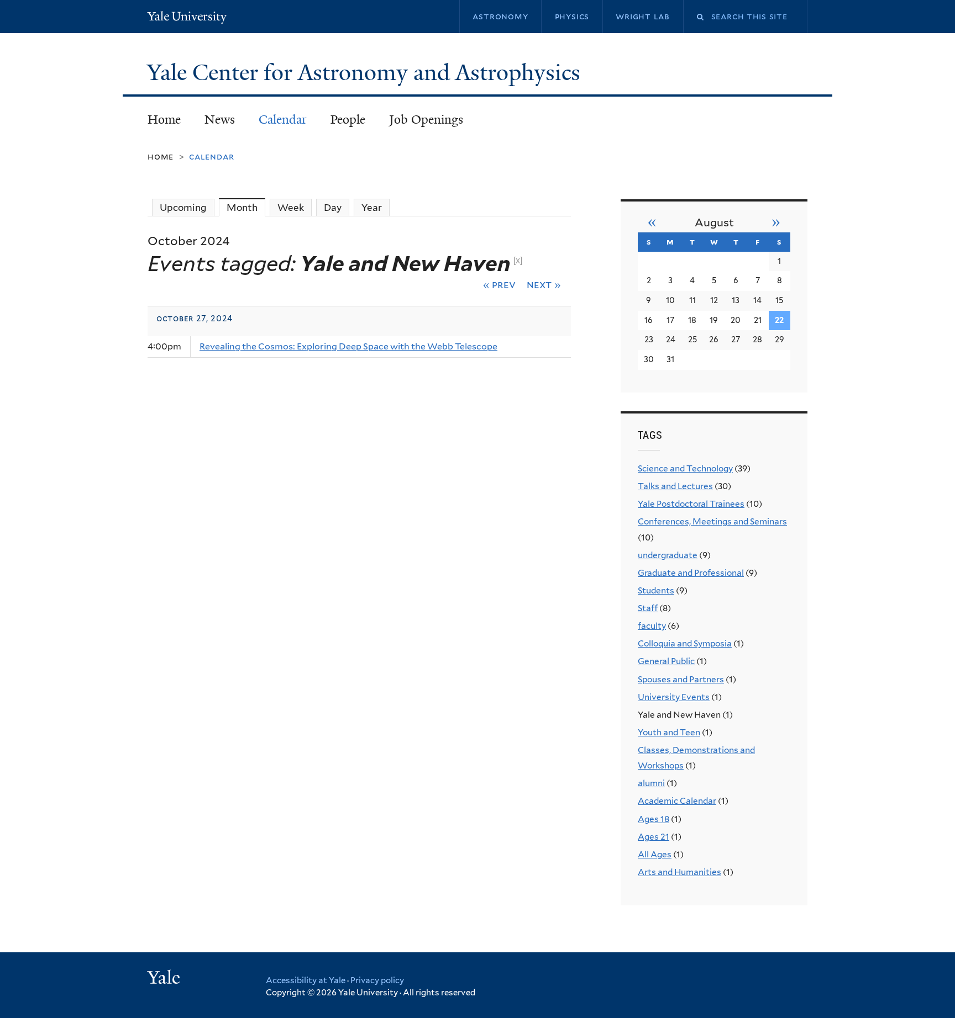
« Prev (499, 284)
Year (371, 207)
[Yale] (165, 979)
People (347, 120)
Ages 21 (653, 836)
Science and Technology (685, 468)
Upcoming (183, 207)
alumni (651, 783)
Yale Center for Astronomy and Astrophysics (366, 72)
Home (164, 120)
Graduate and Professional (691, 573)
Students (656, 590)
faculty (652, 626)
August (714, 222)
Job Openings (426, 120)
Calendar (283, 120)
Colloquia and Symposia (685, 643)
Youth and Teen (669, 732)
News (219, 120)
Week (290, 207)
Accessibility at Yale (305, 980)
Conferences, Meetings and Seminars (712, 521)
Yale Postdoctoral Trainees (691, 504)
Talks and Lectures (675, 486)
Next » (544, 284)
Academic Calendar (677, 801)
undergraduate (667, 555)
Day (333, 207)
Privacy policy (377, 980)
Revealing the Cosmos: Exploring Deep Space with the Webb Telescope (348, 346)
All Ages (654, 854)
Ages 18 (653, 819)
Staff (648, 608)
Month (246, 207)
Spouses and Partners (681, 679)
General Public (666, 661)
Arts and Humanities (679, 872)
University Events (674, 697)
